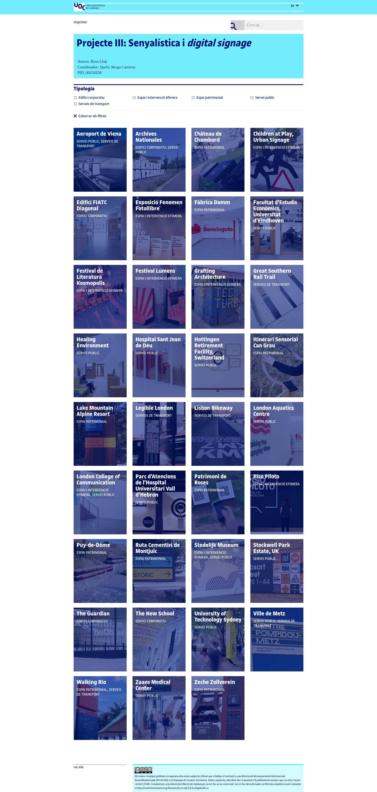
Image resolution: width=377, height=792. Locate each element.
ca (293, 5)
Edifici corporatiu (91, 98)
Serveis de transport (94, 104)
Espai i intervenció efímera (157, 98)
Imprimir (80, 22)
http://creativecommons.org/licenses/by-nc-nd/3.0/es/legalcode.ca (172, 788)
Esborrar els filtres (92, 116)
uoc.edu (78, 767)
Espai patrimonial (209, 98)
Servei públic (264, 98)
